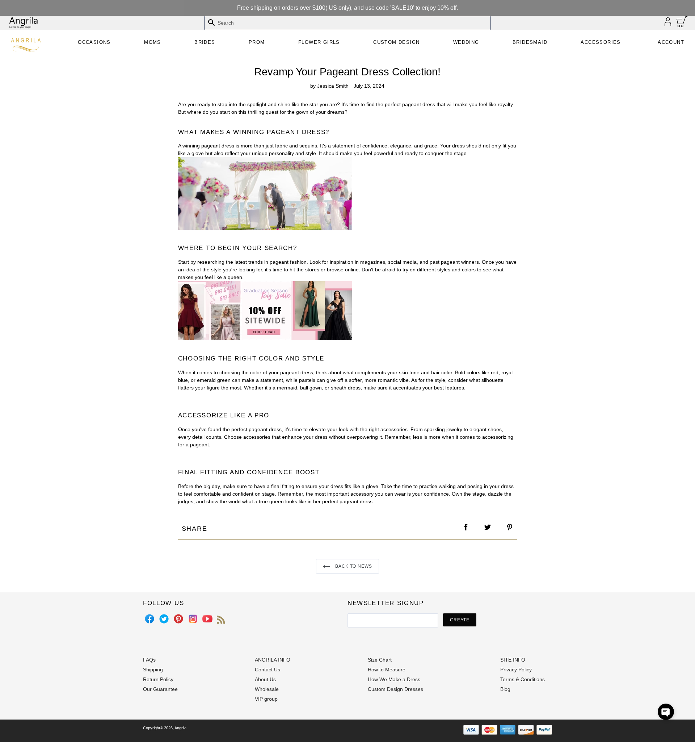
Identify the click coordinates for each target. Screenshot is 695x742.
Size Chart (380, 660)
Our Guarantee (160, 689)
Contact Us (267, 669)
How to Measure (386, 669)
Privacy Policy (516, 669)
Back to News (353, 566)
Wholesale (267, 689)
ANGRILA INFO (272, 660)
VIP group (266, 699)
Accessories (600, 42)
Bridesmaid (530, 42)
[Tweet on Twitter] (488, 529)
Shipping (153, 669)
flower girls (319, 42)
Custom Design (396, 42)
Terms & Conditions (522, 679)
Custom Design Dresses (395, 689)
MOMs (152, 42)
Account (671, 42)
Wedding (466, 42)
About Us (265, 679)
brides (204, 42)
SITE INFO (512, 660)
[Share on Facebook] (466, 529)
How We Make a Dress (394, 679)
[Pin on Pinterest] (510, 529)
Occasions (94, 42)
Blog (505, 689)
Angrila (180, 728)
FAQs (149, 660)
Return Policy (158, 679)
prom (257, 42)
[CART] (682, 23)
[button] (666, 712)
